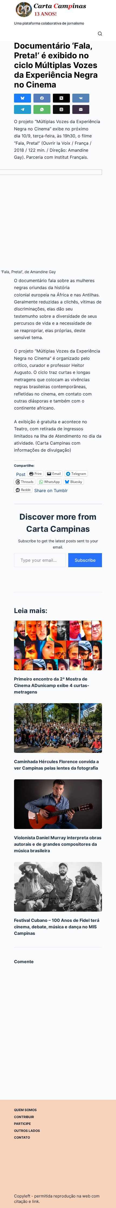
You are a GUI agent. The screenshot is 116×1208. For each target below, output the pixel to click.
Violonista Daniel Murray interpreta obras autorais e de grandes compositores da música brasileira (57, 844)
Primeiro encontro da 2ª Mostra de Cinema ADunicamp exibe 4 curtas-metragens (51, 685)
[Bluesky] (22, 98)
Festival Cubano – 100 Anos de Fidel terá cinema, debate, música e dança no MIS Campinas (56, 927)
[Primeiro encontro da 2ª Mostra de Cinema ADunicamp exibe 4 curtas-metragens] (58, 645)
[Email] (80, 109)
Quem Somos (25, 1110)
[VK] (80, 98)
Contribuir (24, 1117)
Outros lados (27, 1131)
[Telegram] (22, 109)
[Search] (100, 34)
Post (20, 474)
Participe (22, 1124)
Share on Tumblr (51, 490)
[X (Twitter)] (61, 98)
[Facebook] (41, 98)
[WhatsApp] (41, 109)
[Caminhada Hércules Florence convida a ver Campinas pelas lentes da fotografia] (58, 728)
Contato (22, 1137)
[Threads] (61, 109)
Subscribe (85, 560)
